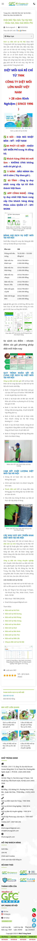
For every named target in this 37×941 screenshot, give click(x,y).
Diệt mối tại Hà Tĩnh (12, 610)
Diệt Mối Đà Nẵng (9, 699)
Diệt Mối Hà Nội (8, 696)
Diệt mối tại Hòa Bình (12, 624)
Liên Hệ (4, 852)
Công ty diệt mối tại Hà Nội (14, 642)
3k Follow (6, 918)
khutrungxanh (10, 27)
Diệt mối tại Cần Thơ (12, 635)
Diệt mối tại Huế (11, 628)
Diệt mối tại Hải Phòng (13, 617)
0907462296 (4, 939)
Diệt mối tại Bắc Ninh (12, 631)
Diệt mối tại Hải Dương (13, 614)
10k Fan (5, 911)
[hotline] (34, 3)
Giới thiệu (4, 849)
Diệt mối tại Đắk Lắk (12, 638)
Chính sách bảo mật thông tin (11, 860)
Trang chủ (7, 13)
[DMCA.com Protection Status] (6, 921)
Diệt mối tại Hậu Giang (13, 621)
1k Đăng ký (6, 914)
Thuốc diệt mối (10, 489)
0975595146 (14, 939)
